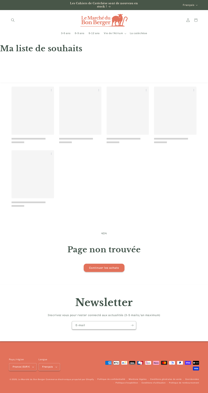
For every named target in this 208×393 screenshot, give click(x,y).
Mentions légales (138, 379)
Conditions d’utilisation (153, 382)
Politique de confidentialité (111, 379)
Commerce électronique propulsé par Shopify (70, 379)
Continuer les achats (104, 267)
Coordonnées (192, 379)
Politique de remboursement (184, 382)
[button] (13, 20)
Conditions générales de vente (166, 379)
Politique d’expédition (127, 382)
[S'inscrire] (132, 325)
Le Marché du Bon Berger (32, 379)
